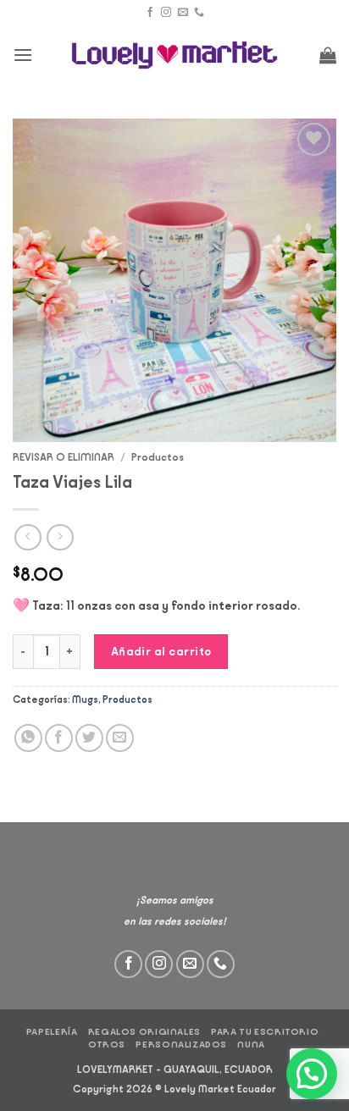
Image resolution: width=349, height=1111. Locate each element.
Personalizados (181, 1044)
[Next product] (27, 537)
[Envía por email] (120, 738)
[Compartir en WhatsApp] (28, 738)
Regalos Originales (144, 1031)
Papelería (52, 1031)
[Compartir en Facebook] (59, 738)
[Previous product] (60, 537)
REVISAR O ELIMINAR (63, 457)
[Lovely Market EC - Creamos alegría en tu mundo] (175, 55)
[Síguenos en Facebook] (150, 13)
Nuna (250, 1044)
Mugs (85, 699)
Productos (157, 457)
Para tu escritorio (265, 1031)
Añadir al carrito (161, 651)
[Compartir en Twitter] (89, 738)
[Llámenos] (199, 13)
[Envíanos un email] (183, 13)
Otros (106, 1044)
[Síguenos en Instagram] (166, 13)
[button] (23, 54)
